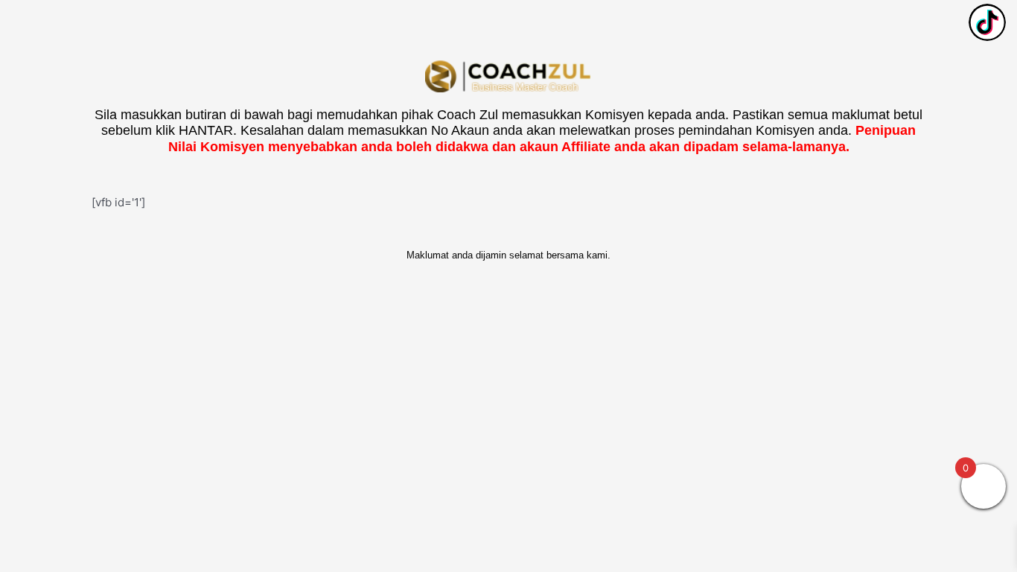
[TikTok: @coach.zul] (987, 24)
